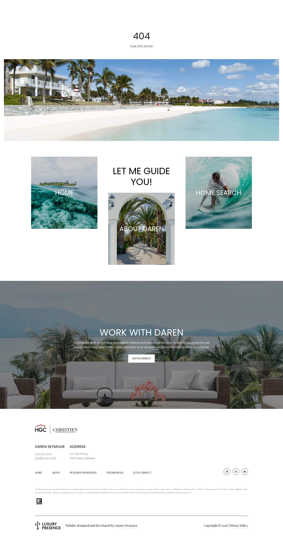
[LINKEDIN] (244, 471)
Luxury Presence (126, 525)
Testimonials (114, 472)
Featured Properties (83, 472)
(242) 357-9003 (43, 454)
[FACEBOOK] (227, 471)
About (56, 472)
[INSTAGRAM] (236, 471)
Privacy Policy (239, 525)
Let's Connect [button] (141, 358)
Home (38, 472)
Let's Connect (142, 472)
